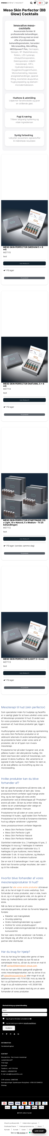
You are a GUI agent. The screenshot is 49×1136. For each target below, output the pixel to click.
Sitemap (4, 1085)
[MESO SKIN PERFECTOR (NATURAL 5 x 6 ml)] (24, 337)
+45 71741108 (13, 1068)
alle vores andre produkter (25, 887)
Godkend (8, 1028)
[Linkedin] (19, 1034)
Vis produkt (24, 278)
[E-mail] (24, 1014)
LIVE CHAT (39, 1131)
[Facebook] (4, 1034)
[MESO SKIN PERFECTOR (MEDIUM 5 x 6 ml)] (24, 200)
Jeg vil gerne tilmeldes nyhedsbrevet (22, 1018)
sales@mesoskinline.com (14, 1074)
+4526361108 (12, 1071)
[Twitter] (8, 1034)
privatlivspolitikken (30, 1023)
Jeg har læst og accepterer (21, 1023)
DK (42, 3)
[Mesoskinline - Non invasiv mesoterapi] (12, 3)
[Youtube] (15, 1034)
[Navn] (24, 1010)
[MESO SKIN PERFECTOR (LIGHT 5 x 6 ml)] (24, 612)
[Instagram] (12, 1034)
